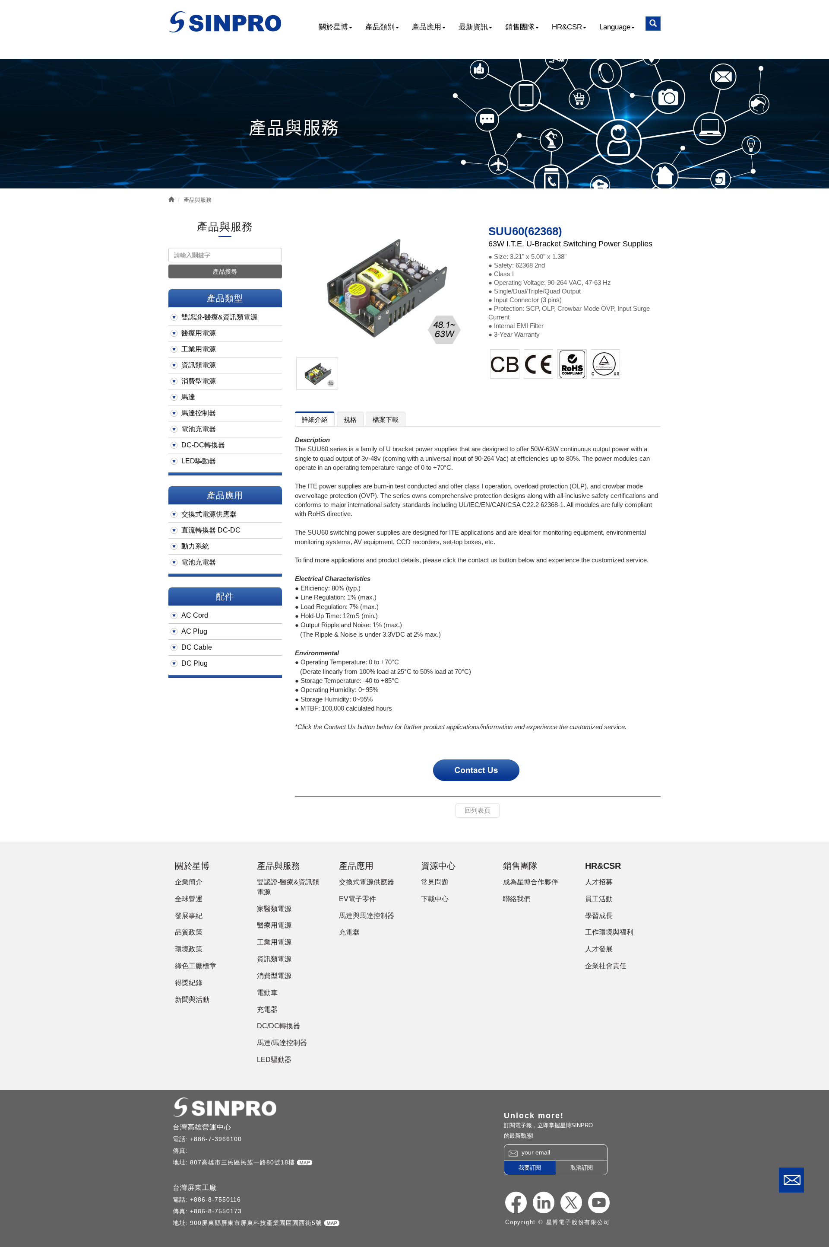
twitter (571, 1202)
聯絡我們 (791, 1180)
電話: (181, 1138)
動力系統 (195, 546)
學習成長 (599, 915)
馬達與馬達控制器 (366, 915)
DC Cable (196, 647)
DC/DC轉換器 (278, 1026)
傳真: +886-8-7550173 (207, 1211)
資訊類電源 (198, 365)
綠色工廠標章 (195, 966)
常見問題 (435, 882)
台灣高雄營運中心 (202, 1127)
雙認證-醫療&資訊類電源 (219, 317)
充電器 (267, 1009)
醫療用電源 (198, 333)
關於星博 (333, 27)
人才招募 (599, 882)
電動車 (267, 992)
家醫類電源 (274, 908)
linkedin (543, 1202)
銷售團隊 (520, 27)
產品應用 (426, 27)
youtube (599, 1202)
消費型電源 (198, 381)
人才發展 (599, 949)
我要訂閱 (530, 1167)
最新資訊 (473, 27)
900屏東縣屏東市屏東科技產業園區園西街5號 (257, 1222)
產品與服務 (198, 200)
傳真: (181, 1150)
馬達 (188, 397)
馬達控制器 (198, 413)
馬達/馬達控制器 (282, 1042)
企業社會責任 (605, 966)
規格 (350, 419)
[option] (383, 287)
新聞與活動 (192, 999)
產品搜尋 (225, 271)
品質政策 (189, 932)
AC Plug (194, 631)
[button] (653, 23)
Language (614, 27)
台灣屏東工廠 (195, 1187)
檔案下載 (386, 419)
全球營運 (189, 899)
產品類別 (380, 27)
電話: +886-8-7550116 (207, 1199)
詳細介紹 (315, 419)
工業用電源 (198, 349)
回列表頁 (477, 810)
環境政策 (189, 949)
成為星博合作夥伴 (530, 882)
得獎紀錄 (189, 982)
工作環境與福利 (609, 932)
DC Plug (194, 663)
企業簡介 (189, 882)
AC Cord (194, 615)
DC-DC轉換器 (203, 445)
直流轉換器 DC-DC (210, 530)
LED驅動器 (198, 461)
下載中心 (435, 899)
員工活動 (599, 899)
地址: (181, 1162)
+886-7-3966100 (216, 1138)
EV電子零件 (357, 899)
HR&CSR (567, 27)
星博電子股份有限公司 (225, 22)
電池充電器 (198, 429)
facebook (516, 1202)
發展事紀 (189, 915)
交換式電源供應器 (209, 514)
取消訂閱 (581, 1167)
